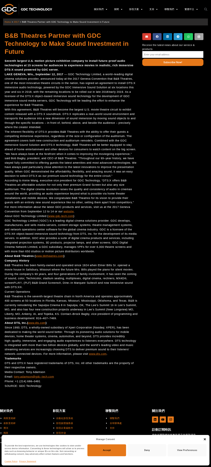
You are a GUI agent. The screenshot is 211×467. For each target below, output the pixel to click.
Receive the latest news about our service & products (168, 47)
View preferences (187, 450)
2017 (16, 22)
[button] (204, 439)
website (68, 211)
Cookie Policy (11, 461)
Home (8, 22)
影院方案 (134, 9)
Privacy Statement (27, 461)
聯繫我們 (169, 9)
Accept (107, 450)
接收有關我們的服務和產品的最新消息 (174, 435)
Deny (147, 450)
